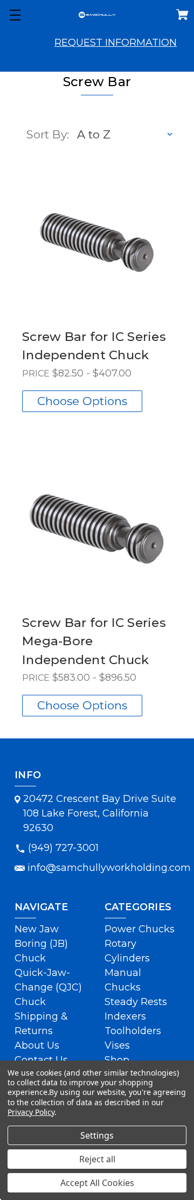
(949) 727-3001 (63, 848)
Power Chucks (140, 929)
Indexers (125, 1016)
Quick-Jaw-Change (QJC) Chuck (48, 987)
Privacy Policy (31, 1112)
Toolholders (133, 1031)
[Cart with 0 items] (182, 16)
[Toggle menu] (15, 15)
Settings (97, 1135)
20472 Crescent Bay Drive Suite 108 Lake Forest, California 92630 (99, 813)
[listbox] (125, 134)
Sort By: (47, 134)
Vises (117, 1045)
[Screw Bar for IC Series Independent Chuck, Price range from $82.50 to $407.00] (97, 239)
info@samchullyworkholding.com (109, 868)
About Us (37, 1045)
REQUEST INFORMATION (115, 42)
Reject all (97, 1159)
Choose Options (82, 401)
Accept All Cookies (97, 1183)
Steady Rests (136, 1002)
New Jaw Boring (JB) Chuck (41, 943)
